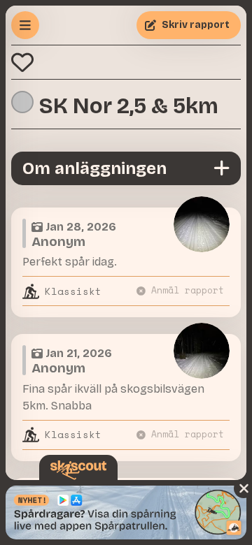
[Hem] (78, 470)
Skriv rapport (196, 25)
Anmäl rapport (187, 290)
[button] (22, 62)
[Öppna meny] (25, 25)
